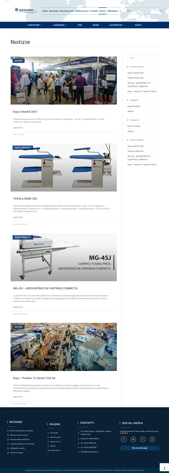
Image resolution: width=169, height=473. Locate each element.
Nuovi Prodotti (134, 106)
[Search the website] (144, 10)
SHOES (96, 25)
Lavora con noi (82, 11)
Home (45, 11)
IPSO (80, 25)
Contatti (94, 11)
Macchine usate (67, 11)
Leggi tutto (18, 128)
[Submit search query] (161, 11)
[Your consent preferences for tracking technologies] (164, 468)
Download (53, 11)
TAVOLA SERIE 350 (25, 198)
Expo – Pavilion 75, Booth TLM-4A (34, 378)
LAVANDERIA (59, 25)
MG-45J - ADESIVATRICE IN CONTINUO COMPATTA (45, 288)
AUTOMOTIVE (116, 25)
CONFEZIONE (33, 25)
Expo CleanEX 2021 (25, 111)
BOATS (138, 25)
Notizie (102, 11)
